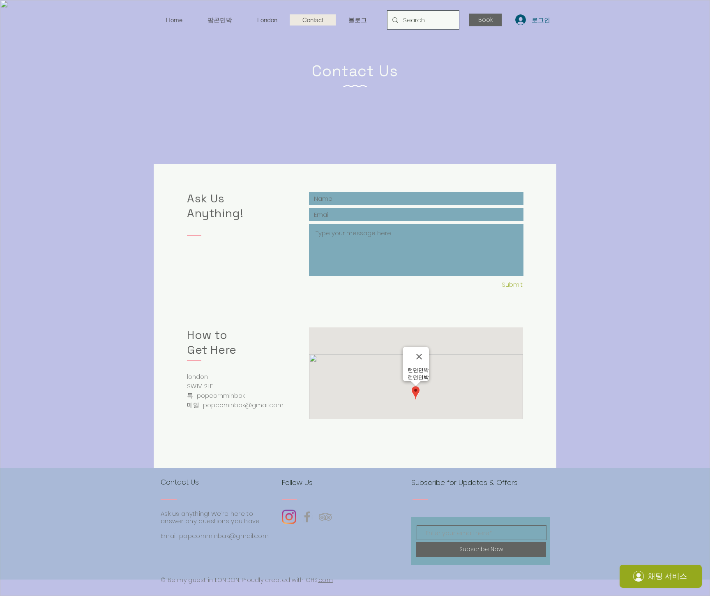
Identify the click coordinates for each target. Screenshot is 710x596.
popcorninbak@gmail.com (243, 405)
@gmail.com (249, 535)
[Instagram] (289, 517)
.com (325, 580)
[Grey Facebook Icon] (307, 517)
